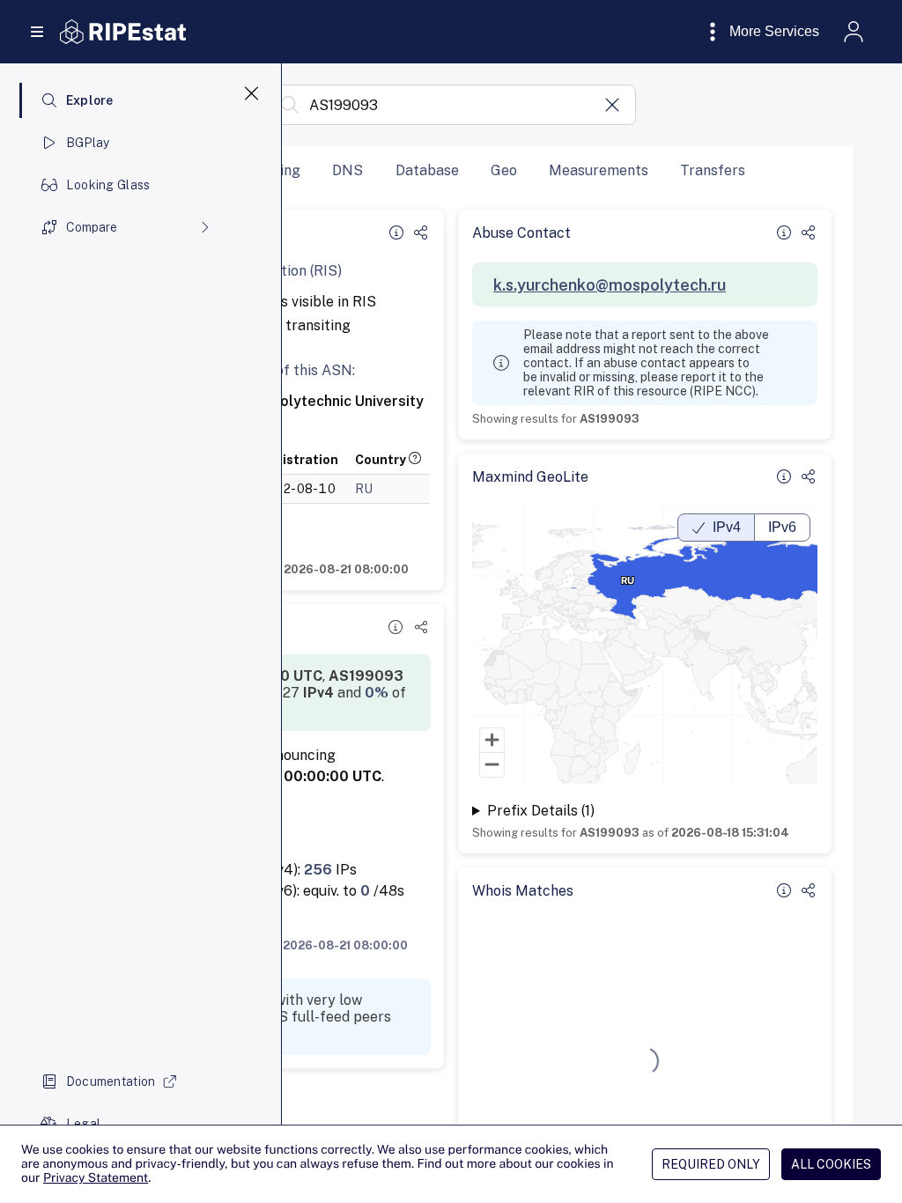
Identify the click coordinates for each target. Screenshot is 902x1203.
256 (318, 869)
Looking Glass (108, 185)
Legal (83, 1124)
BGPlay (88, 143)
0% (376, 692)
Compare (91, 227)
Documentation (111, 1081)
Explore (90, 100)
